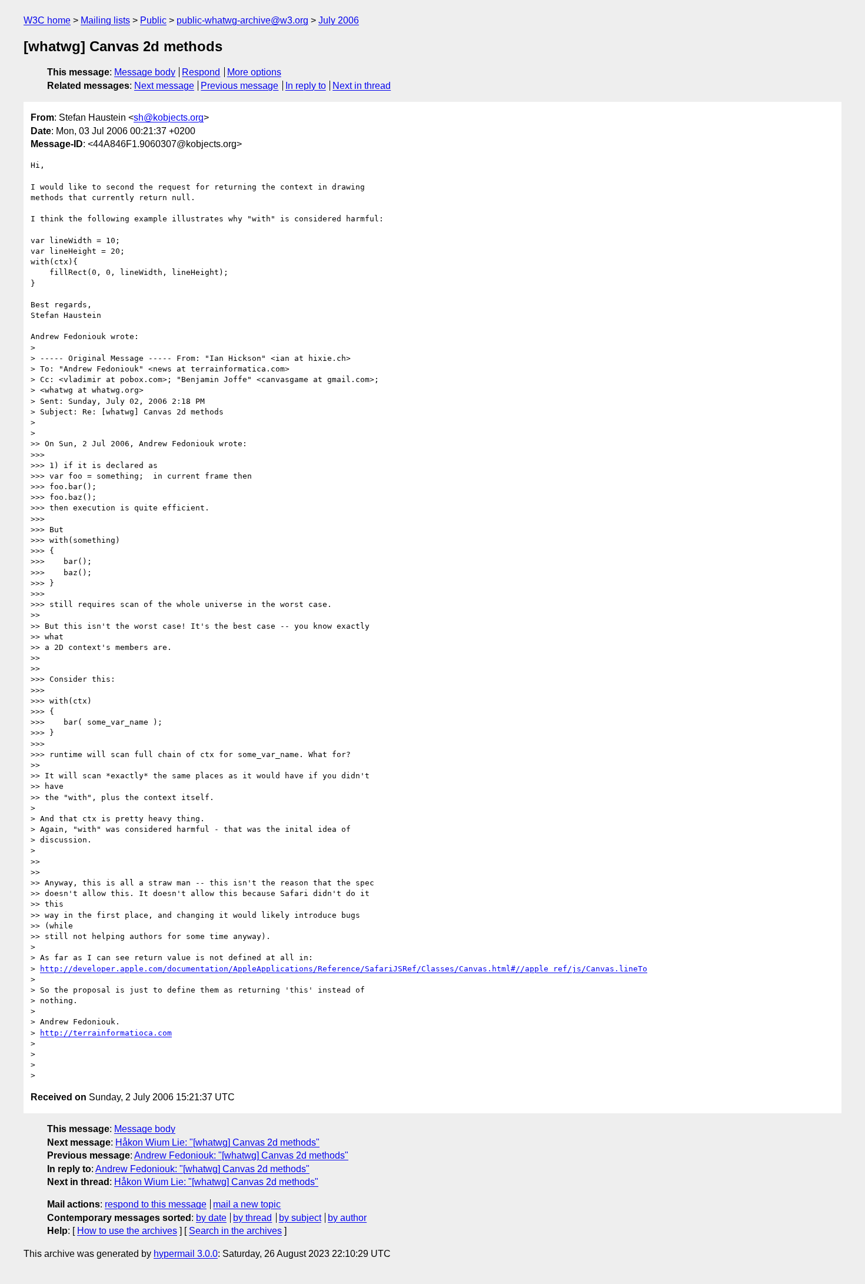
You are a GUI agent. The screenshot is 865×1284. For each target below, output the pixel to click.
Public (153, 20)
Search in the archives (235, 1231)
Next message (164, 86)
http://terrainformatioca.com (106, 1032)
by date (211, 1218)
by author (347, 1218)
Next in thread (361, 86)
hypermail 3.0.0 (186, 1254)
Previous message (239, 86)
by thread (252, 1218)
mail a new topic (247, 1204)
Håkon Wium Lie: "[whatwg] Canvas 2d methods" (217, 1142)
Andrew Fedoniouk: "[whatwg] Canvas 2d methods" (241, 1155)
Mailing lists (105, 20)
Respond (201, 72)
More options (254, 72)
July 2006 (338, 20)
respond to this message (156, 1204)
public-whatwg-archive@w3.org (242, 20)
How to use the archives (127, 1231)
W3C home (47, 20)
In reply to (305, 86)
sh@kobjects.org (169, 117)
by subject (300, 1218)
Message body (144, 72)
